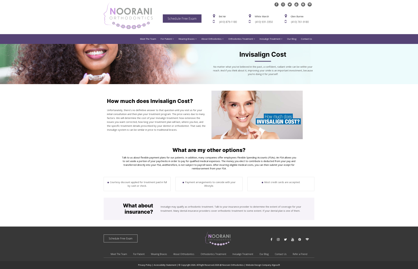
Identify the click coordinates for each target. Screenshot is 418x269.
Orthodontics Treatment (241, 38)
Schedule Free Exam (182, 18)
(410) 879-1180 (228, 22)
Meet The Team (148, 38)
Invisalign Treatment (270, 38)
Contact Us (306, 38)
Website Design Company (259, 264)
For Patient (166, 38)
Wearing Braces (186, 38)
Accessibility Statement (165, 264)
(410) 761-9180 (300, 22)
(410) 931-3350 (264, 22)
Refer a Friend (300, 254)
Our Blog (291, 38)
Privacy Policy (145, 264)
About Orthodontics (211, 38)
